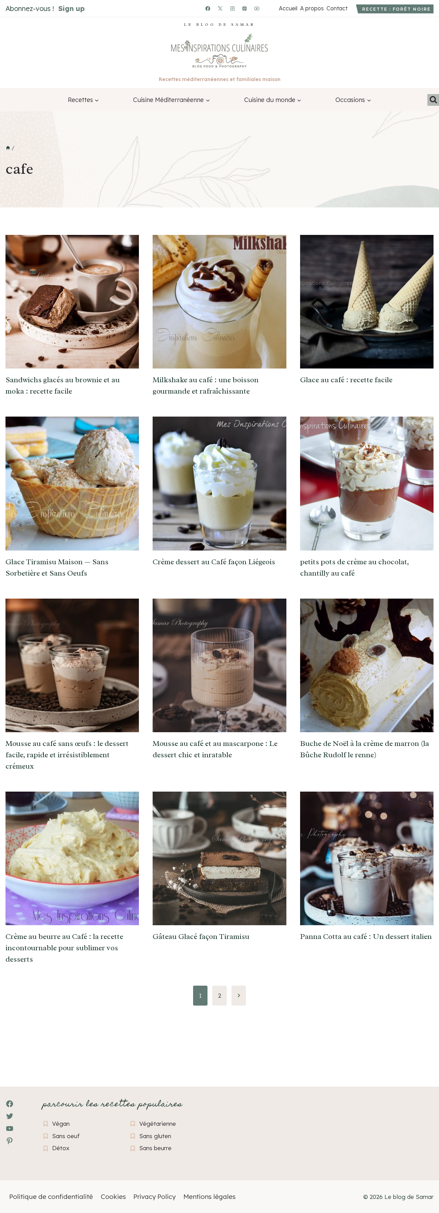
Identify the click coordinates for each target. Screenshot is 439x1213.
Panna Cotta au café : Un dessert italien (366, 936)
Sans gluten (155, 1136)
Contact (337, 8)
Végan (61, 1123)
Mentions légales (209, 1196)
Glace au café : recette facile (346, 380)
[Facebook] (208, 8)
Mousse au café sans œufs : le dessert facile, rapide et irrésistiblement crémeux (67, 755)
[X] (220, 8)
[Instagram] (232, 8)
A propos (311, 8)
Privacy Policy (154, 1196)
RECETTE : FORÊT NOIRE (396, 9)
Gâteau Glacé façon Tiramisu (201, 936)
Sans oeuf (66, 1136)
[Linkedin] (269, 8)
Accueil (288, 8)
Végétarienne (157, 1123)
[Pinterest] (245, 8)
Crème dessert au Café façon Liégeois (214, 562)
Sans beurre (155, 1148)
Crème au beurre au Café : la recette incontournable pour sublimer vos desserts (64, 948)
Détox (60, 1148)
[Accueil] (7, 148)
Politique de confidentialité (51, 1196)
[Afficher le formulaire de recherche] (433, 100)
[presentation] (72, 302)
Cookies (113, 1196)
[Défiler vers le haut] (17, 1170)
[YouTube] (257, 8)
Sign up (71, 8)
